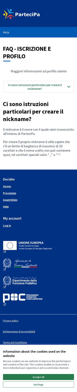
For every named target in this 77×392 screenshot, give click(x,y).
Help (6, 32)
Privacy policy (11, 320)
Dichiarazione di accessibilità (19, 331)
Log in (7, 225)
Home (7, 186)
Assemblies (10, 200)
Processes (9, 193)
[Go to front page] (29, 13)
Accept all (38, 377)
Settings (38, 384)
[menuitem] (38, 186)
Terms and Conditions (15, 342)
